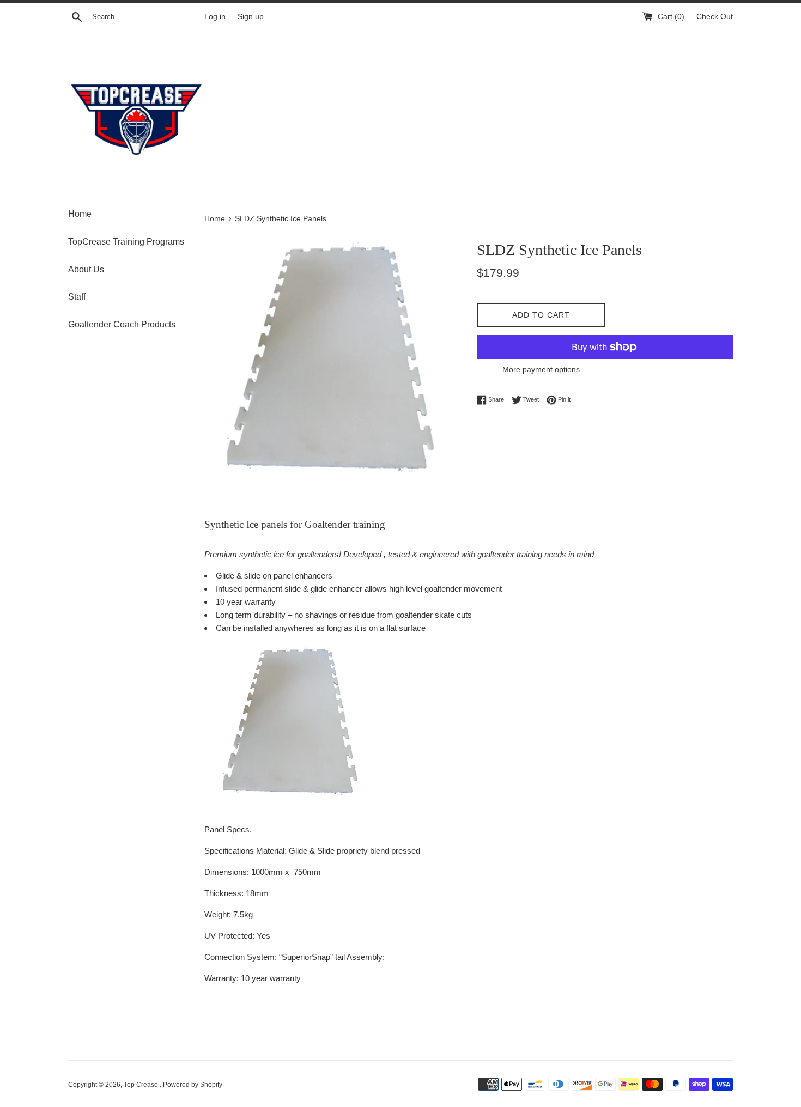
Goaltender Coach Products (121, 324)
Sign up (251, 17)
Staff (77, 296)
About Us (86, 269)
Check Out (714, 17)
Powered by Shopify (192, 1084)
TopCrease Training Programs (126, 241)
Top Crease (142, 1084)
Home (80, 213)
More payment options (541, 369)
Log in (215, 17)
